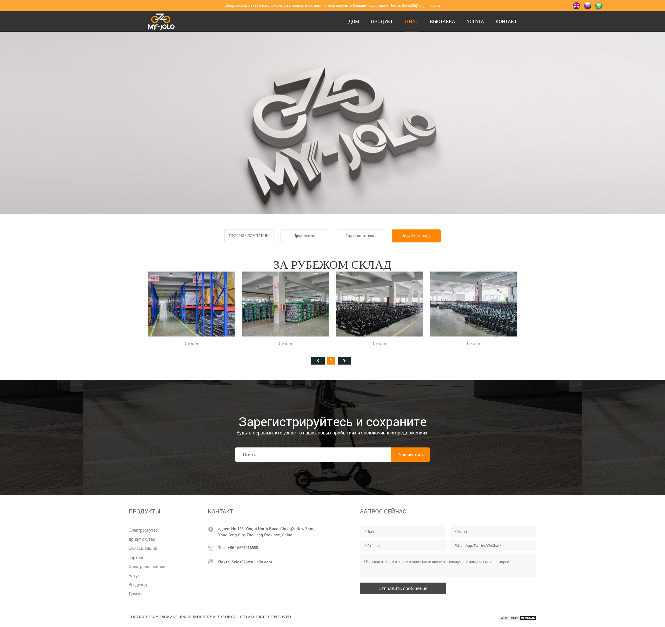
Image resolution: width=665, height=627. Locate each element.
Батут (134, 575)
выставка (442, 21)
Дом (353, 21)
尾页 (344, 361)
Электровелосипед (147, 566)
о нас (411, 21)
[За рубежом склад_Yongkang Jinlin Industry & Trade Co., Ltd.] (161, 21)
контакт (506, 21)
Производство (305, 236)
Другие (135, 593)
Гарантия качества (360, 236)
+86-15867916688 (243, 547)
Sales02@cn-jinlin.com (421, 5)
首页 (318, 361)
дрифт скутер (142, 539)
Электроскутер (143, 530)
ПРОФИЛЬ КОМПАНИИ (249, 236)
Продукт (382, 21)
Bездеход (138, 584)
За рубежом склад (416, 236)
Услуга (475, 21)
